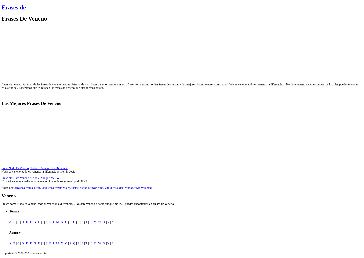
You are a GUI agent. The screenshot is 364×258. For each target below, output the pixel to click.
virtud (108, 187)
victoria (84, 187)
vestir (58, 187)
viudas (129, 187)
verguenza (48, 187)
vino (100, 187)
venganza (19, 187)
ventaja (30, 187)
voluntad (146, 187)
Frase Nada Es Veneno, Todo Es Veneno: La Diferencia (35, 168)
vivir (137, 187)
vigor (93, 187)
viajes (66, 187)
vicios (74, 187)
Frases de (14, 7)
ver (38, 187)
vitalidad (118, 187)
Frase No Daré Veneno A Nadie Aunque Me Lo (30, 178)
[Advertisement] (33, 52)
